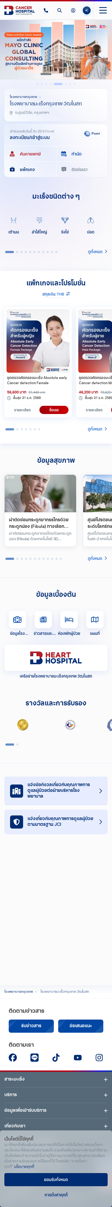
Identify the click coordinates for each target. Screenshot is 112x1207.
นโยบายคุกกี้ (24, 1167)
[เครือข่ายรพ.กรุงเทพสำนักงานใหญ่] (56, 658)
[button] (46, 10)
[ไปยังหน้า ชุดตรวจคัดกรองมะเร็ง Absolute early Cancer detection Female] (38, 341)
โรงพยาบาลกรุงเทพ (18, 992)
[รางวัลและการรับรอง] (22, 725)
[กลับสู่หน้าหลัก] (19, 10)
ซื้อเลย (54, 409)
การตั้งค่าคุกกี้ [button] (56, 1195)
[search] (59, 10)
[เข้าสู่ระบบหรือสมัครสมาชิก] (73, 10)
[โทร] (46, 10)
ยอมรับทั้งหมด (56, 1179)
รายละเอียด (22, 409)
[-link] (13, 1057)
